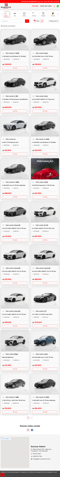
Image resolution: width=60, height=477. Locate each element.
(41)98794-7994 (37, 456)
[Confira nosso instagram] (28, 429)
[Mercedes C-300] (15, 168)
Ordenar (53, 21)
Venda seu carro (46, 6)
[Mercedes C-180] (15, 384)
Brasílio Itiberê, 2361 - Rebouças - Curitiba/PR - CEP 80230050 (41, 450)
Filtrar (37, 21)
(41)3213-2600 (36, 453)
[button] (2, 14)
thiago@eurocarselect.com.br (41, 459)
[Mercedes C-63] (15, 82)
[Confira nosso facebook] (32, 429)
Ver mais (15, 68)
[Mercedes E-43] (45, 212)
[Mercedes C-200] (15, 40)
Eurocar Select (7, 6)
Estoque (35, 6)
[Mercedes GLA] (45, 40)
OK (2, 474)
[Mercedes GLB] (45, 168)
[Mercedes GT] (45, 298)
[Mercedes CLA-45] (15, 212)
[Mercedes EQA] (15, 340)
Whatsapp (57, 6)
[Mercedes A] (15, 126)
